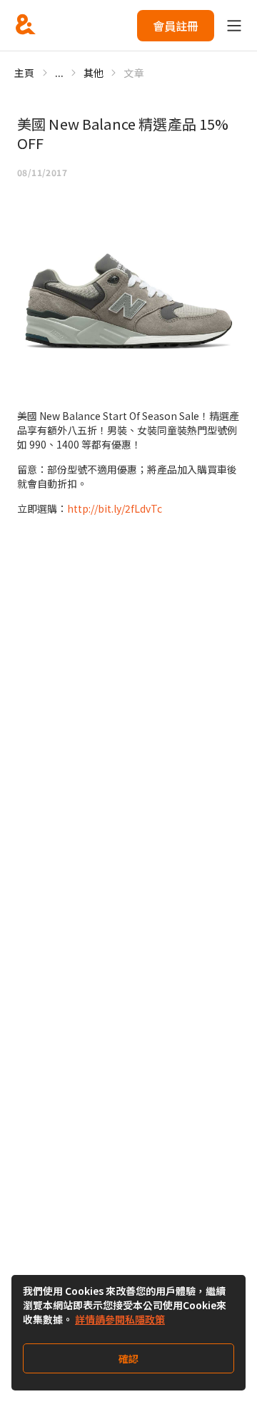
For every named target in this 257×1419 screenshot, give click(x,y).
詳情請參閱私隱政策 (120, 1319)
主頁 (24, 73)
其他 (94, 73)
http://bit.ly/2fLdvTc (114, 508)
